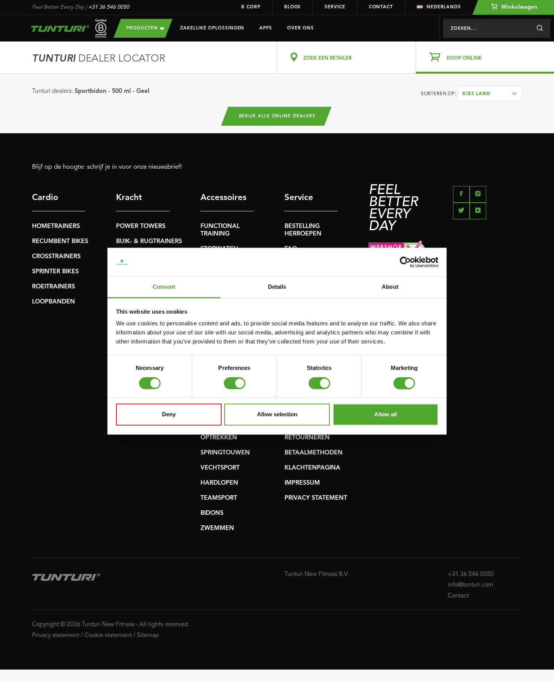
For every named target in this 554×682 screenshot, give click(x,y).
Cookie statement (108, 636)
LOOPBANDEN (53, 302)
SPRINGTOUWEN (225, 453)
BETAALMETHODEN (314, 453)
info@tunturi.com (470, 585)
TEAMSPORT (218, 498)
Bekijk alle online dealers (277, 116)
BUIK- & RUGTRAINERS (149, 242)
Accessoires (223, 198)
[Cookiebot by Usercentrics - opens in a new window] (405, 262)
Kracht (129, 198)
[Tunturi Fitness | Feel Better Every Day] (65, 28)
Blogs (292, 7)
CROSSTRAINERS (56, 257)
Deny (169, 414)
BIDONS (211, 513)
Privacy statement (55, 636)
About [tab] (390, 287)
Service (334, 7)
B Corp (250, 7)
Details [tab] (277, 287)
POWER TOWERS (140, 226)
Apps (265, 28)
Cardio (45, 198)
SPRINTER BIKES (55, 272)
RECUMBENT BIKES (60, 242)
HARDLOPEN (219, 483)
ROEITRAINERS (53, 287)
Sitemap (148, 636)
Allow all (385, 414)
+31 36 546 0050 (108, 7)
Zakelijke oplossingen (212, 28)
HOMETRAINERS (56, 226)
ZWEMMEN (217, 528)
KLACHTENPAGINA (312, 468)
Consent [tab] (164, 287)
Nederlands (444, 7)
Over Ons (300, 28)
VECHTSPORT (220, 468)
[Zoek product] (539, 28)
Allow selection (277, 414)
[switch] (234, 383)
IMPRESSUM (302, 483)
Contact (381, 7)
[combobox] (490, 93)
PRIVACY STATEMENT (316, 498)
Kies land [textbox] (476, 94)
